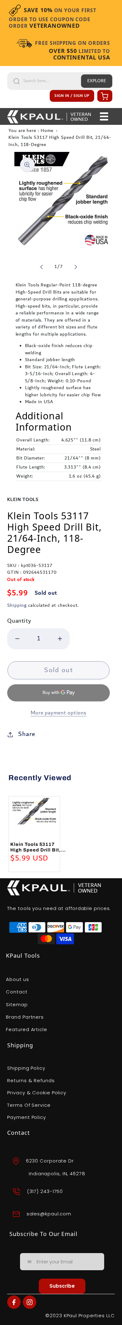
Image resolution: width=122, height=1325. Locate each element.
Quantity (19, 620)
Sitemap (17, 1004)
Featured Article (26, 1029)
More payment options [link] (59, 713)
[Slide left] (41, 267)
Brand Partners (25, 1017)
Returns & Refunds (30, 1080)
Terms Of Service (28, 1105)
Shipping (16, 605)
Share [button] (26, 734)
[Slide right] (76, 267)
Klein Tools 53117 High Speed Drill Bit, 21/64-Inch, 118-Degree (59, 141)
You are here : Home (30, 130)
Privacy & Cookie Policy (36, 1092)
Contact (16, 991)
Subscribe (62, 1286)
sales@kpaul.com (49, 1213)
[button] (103, 96)
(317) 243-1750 (45, 1191)
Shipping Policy (26, 1068)
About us (17, 979)
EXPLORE (96, 81)
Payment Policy (26, 1117)
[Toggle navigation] (104, 116)
